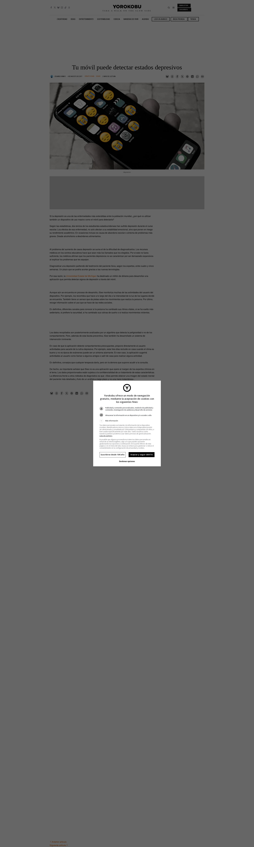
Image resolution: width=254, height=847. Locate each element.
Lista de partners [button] (105, 436)
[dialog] (127, 423)
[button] (127, 421)
